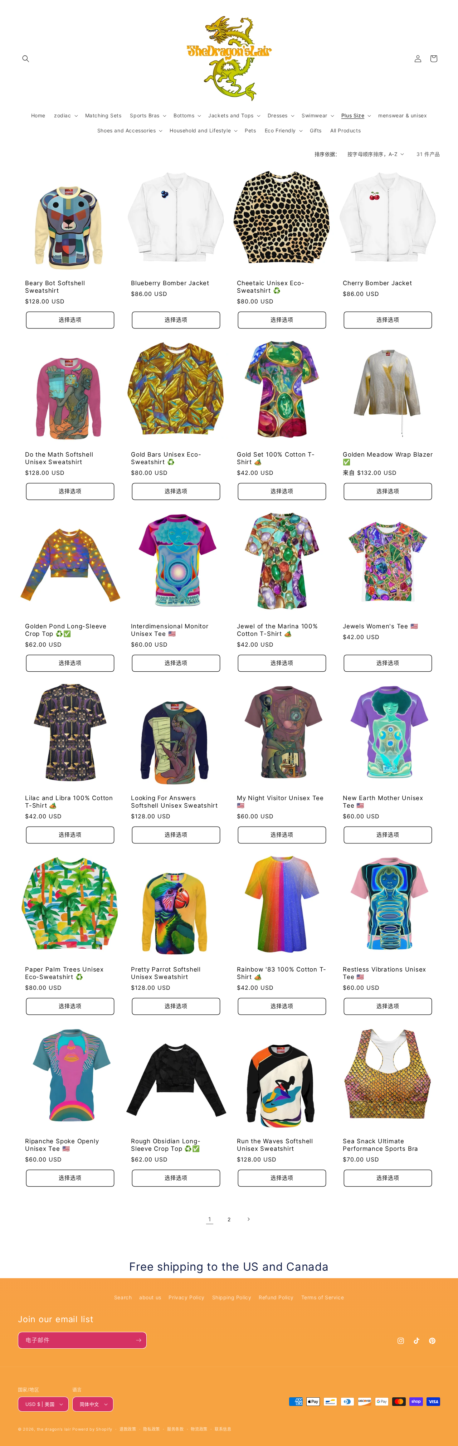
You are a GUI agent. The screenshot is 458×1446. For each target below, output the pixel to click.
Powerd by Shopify (92, 1429)
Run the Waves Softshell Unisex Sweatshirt (275, 1145)
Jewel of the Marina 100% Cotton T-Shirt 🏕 (277, 630)
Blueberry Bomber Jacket (170, 283)
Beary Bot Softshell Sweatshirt (55, 286)
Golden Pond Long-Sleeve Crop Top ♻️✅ (66, 630)
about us (150, 1297)
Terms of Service (322, 1297)
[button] (26, 59)
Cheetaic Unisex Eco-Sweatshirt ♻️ (270, 286)
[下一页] (248, 1219)
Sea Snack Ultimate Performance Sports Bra (380, 1145)
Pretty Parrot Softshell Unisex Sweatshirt (166, 973)
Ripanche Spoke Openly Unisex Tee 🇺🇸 (62, 1145)
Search (123, 1297)
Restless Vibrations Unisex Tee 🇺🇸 (384, 973)
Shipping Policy (232, 1297)
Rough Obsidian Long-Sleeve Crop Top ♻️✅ (166, 1145)
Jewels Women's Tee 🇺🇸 (380, 626)
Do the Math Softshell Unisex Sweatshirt (59, 458)
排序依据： (327, 154)
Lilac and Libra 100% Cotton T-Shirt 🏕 (69, 801)
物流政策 (199, 1429)
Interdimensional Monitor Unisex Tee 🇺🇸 (170, 630)
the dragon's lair (54, 1429)
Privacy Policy (186, 1297)
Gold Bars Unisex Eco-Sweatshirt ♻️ (166, 458)
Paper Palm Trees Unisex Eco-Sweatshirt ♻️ (64, 973)
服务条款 (175, 1429)
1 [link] (209, 1219)
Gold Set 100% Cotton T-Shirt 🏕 (276, 458)
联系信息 (223, 1429)
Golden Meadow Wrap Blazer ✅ (388, 458)
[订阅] (138, 1340)
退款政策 (128, 1429)
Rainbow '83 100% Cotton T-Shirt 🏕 (281, 973)
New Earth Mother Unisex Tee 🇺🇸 (383, 801)
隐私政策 (151, 1429)
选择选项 (70, 319)
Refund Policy (276, 1297)
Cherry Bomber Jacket (377, 283)
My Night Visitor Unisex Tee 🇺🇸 (280, 801)
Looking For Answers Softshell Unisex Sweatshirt (174, 801)
